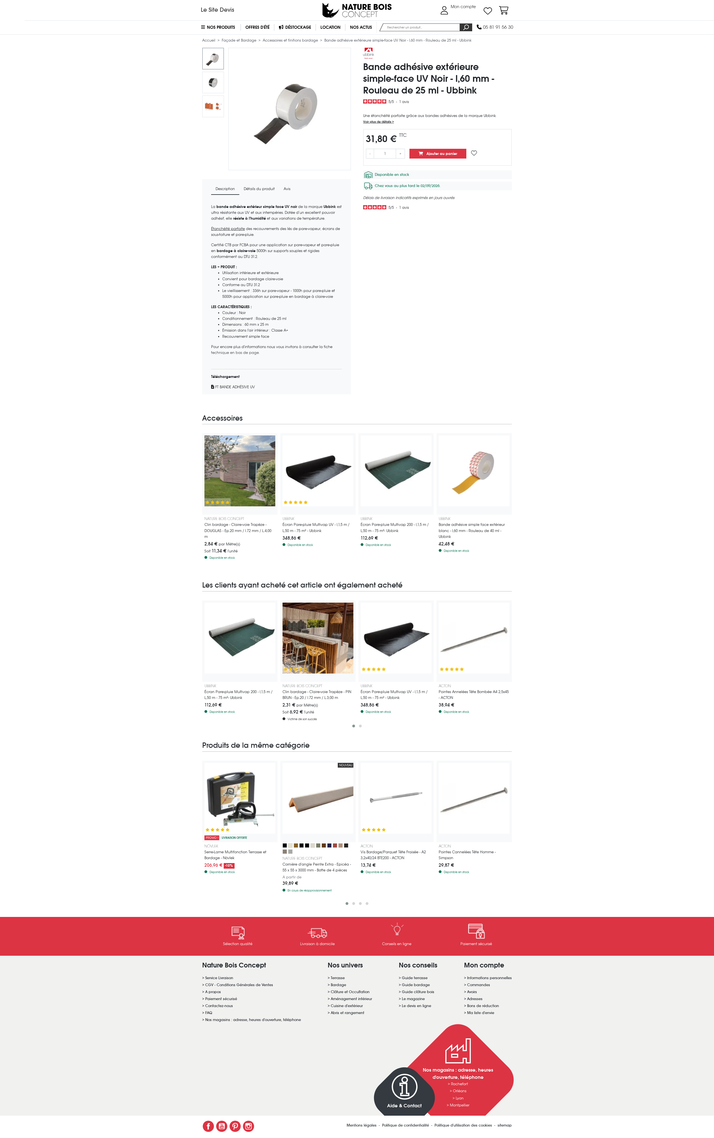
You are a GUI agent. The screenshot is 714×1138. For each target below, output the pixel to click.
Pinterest (235, 1126)
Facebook (208, 1126)
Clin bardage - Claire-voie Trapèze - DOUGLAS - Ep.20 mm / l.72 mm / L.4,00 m (237, 530)
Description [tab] (225, 188)
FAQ (208, 1012)
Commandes (478, 985)
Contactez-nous (219, 1005)
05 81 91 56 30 (497, 27)
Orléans (459, 1091)
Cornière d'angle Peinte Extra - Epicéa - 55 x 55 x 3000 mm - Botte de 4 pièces (317, 867)
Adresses (475, 998)
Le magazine (413, 998)
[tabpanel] (276, 297)
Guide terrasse (415, 978)
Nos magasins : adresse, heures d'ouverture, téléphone (253, 1019)
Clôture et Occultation (350, 992)
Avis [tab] (287, 188)
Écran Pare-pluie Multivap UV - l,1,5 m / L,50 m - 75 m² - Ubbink (316, 527)
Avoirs (472, 992)
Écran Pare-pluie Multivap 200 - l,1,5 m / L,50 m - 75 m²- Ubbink (395, 527)
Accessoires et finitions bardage (291, 40)
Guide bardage (416, 985)
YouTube (221, 1126)
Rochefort (459, 1084)
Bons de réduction (483, 1005)
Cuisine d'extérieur (347, 1005)
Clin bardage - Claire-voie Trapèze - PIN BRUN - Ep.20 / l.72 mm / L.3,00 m (317, 694)
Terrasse (338, 978)
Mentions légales (362, 1125)
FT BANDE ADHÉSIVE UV (234, 387)
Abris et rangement (347, 1012)
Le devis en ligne (416, 1005)
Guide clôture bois (418, 992)
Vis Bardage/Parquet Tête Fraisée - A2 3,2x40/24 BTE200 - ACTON (393, 855)
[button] (353, 726)
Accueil (209, 40)
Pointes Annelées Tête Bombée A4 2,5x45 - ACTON (474, 694)
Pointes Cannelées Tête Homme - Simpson (467, 855)
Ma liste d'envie (480, 1012)
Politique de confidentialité (406, 1125)
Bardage (338, 985)
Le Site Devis (217, 9)
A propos (213, 992)
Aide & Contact (404, 1106)
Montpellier (459, 1105)
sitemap (505, 1125)
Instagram (248, 1126)
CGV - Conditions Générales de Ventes (239, 985)
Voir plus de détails (377, 122)
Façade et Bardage (239, 40)
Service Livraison (219, 978)
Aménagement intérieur (351, 998)
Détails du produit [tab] (259, 188)
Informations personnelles (489, 978)
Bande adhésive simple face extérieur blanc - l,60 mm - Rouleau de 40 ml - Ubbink (472, 530)
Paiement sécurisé (221, 998)
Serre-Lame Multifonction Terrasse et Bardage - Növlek (235, 855)
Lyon (460, 1098)
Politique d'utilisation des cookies (464, 1125)
